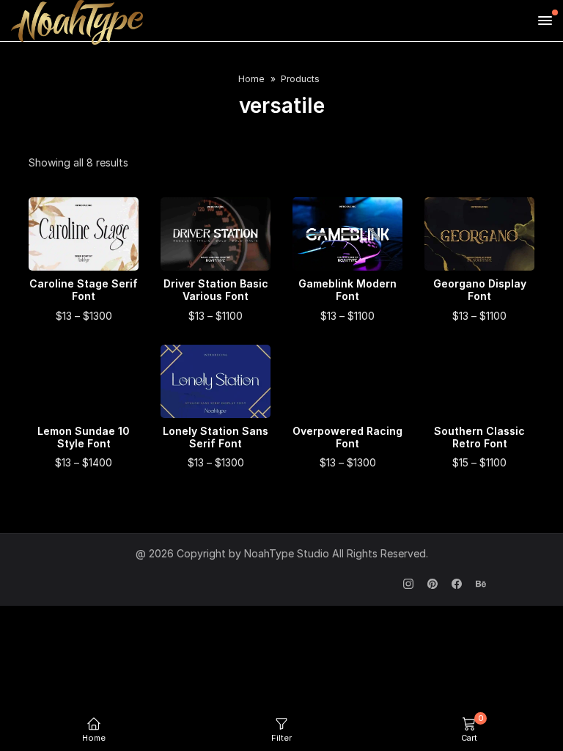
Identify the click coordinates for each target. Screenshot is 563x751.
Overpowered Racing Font (347, 437)
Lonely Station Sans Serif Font (215, 437)
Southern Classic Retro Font (479, 437)
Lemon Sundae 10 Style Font (83, 437)
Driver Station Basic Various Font (215, 290)
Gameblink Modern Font (347, 290)
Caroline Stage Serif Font (83, 290)
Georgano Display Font (479, 290)
